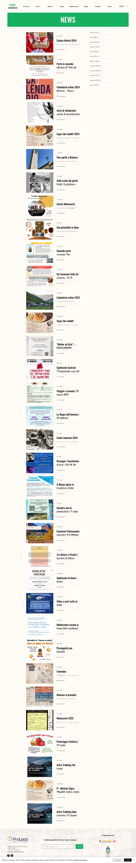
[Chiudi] (134, 860)
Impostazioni (117, 860)
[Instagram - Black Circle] (12, 855)
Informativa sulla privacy (80, 860)
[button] (26, 6)
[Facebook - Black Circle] (8, 855)
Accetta (128, 860)
